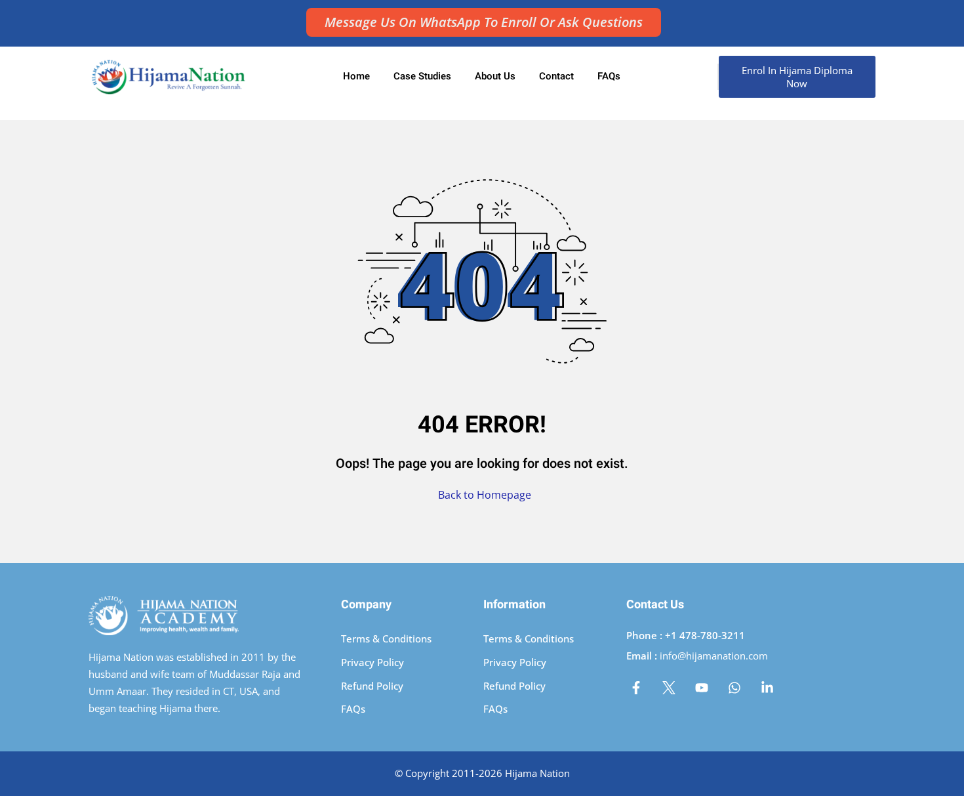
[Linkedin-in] (767, 688)
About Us (495, 76)
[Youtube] (702, 688)
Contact (556, 76)
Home (356, 76)
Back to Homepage (484, 495)
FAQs (608, 76)
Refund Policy (372, 685)
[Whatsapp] (734, 688)
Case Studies (422, 76)
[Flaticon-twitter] (669, 688)
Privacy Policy (372, 662)
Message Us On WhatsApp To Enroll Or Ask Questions (484, 22)
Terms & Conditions (386, 638)
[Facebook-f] (636, 688)
